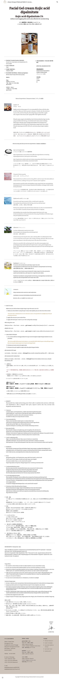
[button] (1, 2)
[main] (29, 15)
